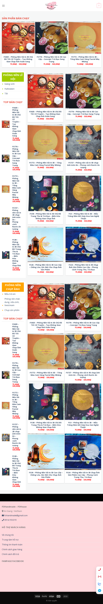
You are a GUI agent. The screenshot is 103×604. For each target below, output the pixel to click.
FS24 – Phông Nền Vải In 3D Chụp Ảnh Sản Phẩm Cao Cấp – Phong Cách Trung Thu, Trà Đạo (83, 267)
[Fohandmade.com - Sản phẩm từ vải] (51, 5)
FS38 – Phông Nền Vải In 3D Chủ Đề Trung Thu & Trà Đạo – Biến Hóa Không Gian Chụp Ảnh (16, 253)
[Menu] (3, 6)
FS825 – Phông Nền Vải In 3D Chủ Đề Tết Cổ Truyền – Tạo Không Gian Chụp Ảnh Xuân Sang (18, 59)
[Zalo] (99, 583)
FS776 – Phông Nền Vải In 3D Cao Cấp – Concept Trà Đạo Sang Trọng (51, 59)
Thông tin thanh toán (12, 544)
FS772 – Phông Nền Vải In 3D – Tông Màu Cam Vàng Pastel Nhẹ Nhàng (84, 59)
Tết (6, 93)
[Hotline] (99, 570)
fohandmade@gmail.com (16, 515)
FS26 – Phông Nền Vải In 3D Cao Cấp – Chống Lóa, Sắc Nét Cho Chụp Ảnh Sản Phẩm (45, 267)
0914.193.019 (10, 520)
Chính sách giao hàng (12, 549)
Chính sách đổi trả (10, 554)
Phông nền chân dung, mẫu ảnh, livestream (12, 302)
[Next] (62, 14)
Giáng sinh (10, 84)
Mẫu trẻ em (10, 294)
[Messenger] (99, 590)
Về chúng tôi (8, 535)
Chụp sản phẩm (12, 310)
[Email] (99, 576)
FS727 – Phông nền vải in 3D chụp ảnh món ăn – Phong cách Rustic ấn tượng (16, 218)
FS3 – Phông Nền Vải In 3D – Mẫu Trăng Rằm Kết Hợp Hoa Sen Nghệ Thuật (83, 216)
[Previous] (6, 14)
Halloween (9, 88)
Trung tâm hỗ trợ (10, 539)
